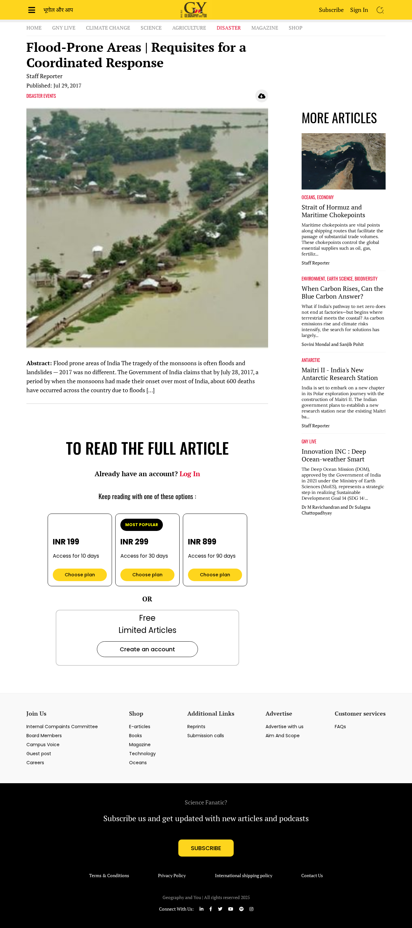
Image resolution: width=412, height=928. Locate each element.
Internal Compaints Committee (62, 726)
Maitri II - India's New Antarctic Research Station (340, 374)
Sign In (359, 10)
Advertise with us (285, 726)
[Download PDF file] (261, 95)
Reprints (196, 726)
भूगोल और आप (58, 10)
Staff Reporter (44, 76)
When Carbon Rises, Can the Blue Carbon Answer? (342, 292)
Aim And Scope (283, 735)
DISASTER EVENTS (41, 96)
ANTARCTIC (311, 360)
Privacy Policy (172, 875)
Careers (35, 763)
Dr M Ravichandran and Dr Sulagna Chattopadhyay (336, 510)
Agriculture (189, 27)
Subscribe (331, 10)
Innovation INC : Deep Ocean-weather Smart (334, 455)
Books (135, 735)
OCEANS (308, 197)
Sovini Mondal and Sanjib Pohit (333, 344)
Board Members (44, 735)
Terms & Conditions (109, 875)
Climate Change (108, 27)
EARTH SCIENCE (340, 279)
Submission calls (205, 735)
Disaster (229, 27)
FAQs (340, 726)
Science (151, 27)
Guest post (38, 753)
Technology (142, 753)
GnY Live (63, 27)
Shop (296, 27)
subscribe (206, 848)
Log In (190, 473)
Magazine (264, 27)
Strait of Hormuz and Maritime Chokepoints (333, 211)
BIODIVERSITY (366, 279)
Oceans (138, 763)
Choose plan (80, 574)
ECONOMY (325, 197)
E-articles (139, 726)
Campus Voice (43, 744)
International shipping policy (243, 875)
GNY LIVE (309, 441)
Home (34, 27)
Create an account (147, 649)
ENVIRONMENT (313, 279)
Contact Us (312, 875)
